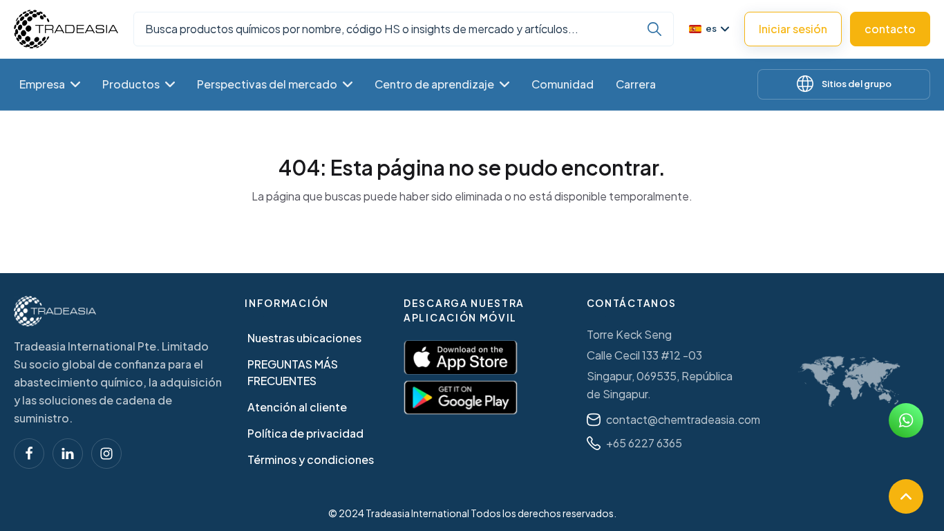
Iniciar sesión (793, 28)
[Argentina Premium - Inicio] (66, 29)
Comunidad (562, 84)
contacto (890, 28)
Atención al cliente (297, 407)
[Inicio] (55, 311)
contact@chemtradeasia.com (683, 419)
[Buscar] (654, 29)
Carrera (636, 84)
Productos (131, 84)
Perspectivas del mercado (267, 84)
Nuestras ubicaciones (304, 337)
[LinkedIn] (68, 453)
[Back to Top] (906, 496)
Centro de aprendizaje (434, 84)
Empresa (42, 84)
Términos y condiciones (310, 459)
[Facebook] (29, 453)
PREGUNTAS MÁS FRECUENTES (292, 372)
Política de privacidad (305, 433)
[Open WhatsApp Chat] (906, 420)
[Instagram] (106, 453)
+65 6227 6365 (644, 443)
